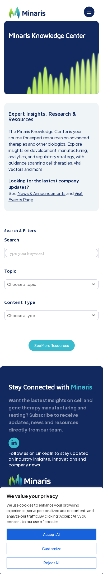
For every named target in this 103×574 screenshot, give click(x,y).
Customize (51, 548)
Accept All (51, 534)
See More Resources (51, 345)
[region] (51, 530)
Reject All (51, 562)
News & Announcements (41, 193)
